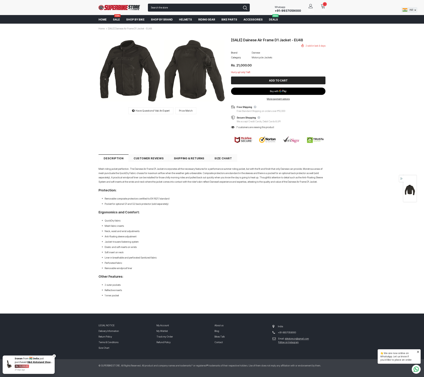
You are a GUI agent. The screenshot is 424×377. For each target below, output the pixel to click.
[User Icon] (310, 6)
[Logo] (121, 7)
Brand (234, 52)
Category (236, 57)
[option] (130, 71)
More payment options (278, 99)
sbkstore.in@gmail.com (297, 338)
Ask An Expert (162, 110)
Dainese (256, 52)
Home (102, 28)
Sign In (310, 11)
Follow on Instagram (288, 342)
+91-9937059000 (288, 10)
